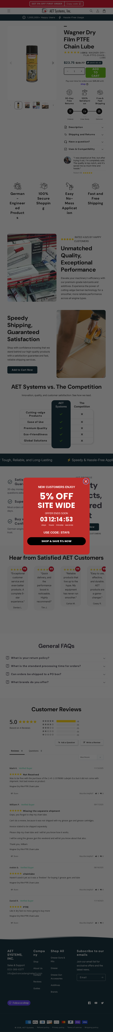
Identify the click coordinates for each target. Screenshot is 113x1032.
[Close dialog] (85, 481)
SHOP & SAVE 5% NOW (56, 541)
